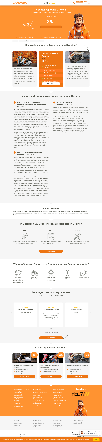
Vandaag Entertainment (38, 423)
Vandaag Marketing (77, 422)
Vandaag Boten (17, 426)
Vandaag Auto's (17, 420)
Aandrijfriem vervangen (58, 389)
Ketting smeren (36, 394)
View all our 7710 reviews (51, 332)
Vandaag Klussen (17, 422)
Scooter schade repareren (19, 405)
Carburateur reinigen (18, 394)
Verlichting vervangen (18, 406)
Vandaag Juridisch (37, 426)
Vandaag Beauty (17, 425)
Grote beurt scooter (18, 398)
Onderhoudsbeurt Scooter (19, 402)
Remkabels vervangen (58, 397)
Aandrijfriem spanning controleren (21, 389)
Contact (21, 436)
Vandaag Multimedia (57, 420)
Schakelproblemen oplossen (59, 400)
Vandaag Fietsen (37, 425)
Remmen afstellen (37, 397)
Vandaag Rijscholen (37, 422)
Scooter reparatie (17, 403)
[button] (14, 102)
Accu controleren (37, 389)
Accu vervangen (17, 391)
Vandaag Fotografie (77, 423)
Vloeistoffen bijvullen (57, 405)
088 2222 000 (81, 2)
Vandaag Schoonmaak (58, 422)
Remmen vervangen (38, 398)
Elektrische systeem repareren (40, 392)
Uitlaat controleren (57, 402)
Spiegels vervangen (37, 402)
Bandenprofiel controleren (59, 391)
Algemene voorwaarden (21, 432)
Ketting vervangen (57, 394)
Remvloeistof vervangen (58, 398)
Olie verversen (36, 395)
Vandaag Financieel (57, 426)
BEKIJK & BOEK (51, 83)
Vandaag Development (78, 420)
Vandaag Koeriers (18, 423)
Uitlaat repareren (57, 403)
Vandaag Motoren (37, 420)
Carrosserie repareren (19, 395)
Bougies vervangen (57, 392)
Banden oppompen (18, 392)
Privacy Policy (21, 434)
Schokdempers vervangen (39, 400)
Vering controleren (37, 403)
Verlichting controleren (38, 405)
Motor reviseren (17, 400)
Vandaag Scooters (57, 423)
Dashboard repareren (18, 397)
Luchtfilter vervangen (58, 395)
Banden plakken (37, 391)
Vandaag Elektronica (57, 425)
